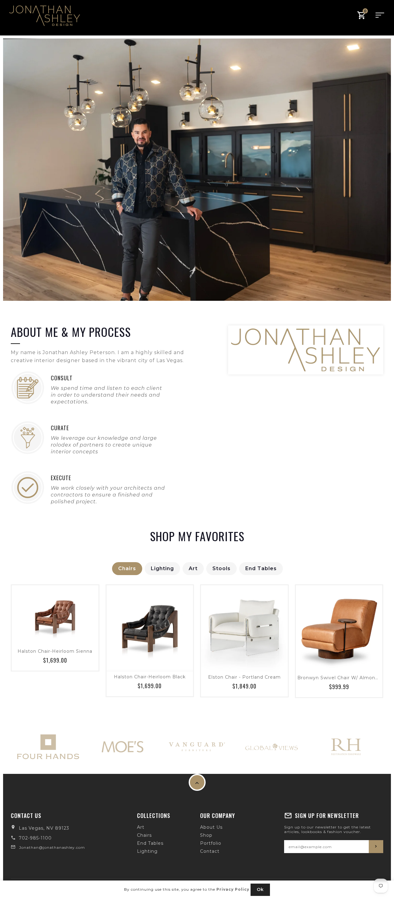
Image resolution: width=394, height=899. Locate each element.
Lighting (162, 568)
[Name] (376, 846)
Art (193, 568)
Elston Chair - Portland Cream (244, 677)
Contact (209, 851)
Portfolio (210, 843)
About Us (211, 827)
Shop (206, 835)
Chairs (127, 568)
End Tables (261, 568)
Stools (221, 568)
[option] (197, 170)
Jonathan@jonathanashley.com (52, 847)
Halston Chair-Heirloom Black (150, 677)
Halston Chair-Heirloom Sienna (55, 651)
